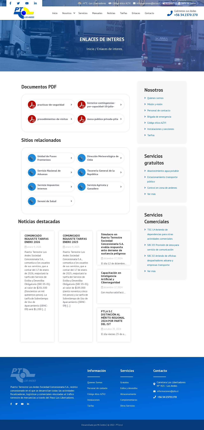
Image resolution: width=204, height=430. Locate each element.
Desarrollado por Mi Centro (93, 425)
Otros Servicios (127, 405)
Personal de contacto (158, 110)
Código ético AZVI (121, 3)
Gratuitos (124, 382)
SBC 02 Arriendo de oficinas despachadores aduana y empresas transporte (161, 260)
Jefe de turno (186, 3)
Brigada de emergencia (159, 116)
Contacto (149, 13)
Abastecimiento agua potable (163, 170)
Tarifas (123, 13)
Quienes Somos (94, 382)
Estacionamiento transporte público (162, 179)
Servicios (83, 13)
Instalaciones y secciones (160, 129)
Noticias (111, 13)
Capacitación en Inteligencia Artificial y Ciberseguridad (111, 277)
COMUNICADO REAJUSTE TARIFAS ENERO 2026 (37, 239)
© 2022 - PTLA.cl (115, 425)
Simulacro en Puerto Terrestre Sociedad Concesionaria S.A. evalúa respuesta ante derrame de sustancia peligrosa (113, 243)
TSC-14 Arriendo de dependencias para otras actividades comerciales (160, 234)
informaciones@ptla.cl (148, 3)
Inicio (55, 13)
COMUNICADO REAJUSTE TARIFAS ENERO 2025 (75, 239)
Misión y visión (154, 104)
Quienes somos (155, 98)
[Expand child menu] (74, 13)
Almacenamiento (128, 394)
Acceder (168, 4)
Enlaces (136, 13)
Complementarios (128, 399)
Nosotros (67, 13)
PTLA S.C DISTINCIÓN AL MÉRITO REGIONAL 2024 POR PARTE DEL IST (113, 317)
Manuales (97, 13)
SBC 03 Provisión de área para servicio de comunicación (163, 247)
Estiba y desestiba (128, 388)
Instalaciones (93, 399)
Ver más (151, 194)
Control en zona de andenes (162, 187)
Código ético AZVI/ (96, 394)
